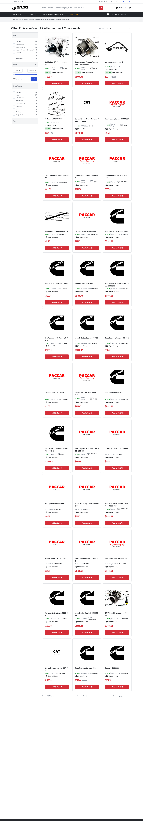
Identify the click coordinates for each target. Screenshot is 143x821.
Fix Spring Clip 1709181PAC (55, 392)
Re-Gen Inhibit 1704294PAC (55, 559)
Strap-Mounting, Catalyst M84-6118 (87, 505)
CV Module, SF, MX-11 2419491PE (56, 63)
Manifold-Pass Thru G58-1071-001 (116, 176)
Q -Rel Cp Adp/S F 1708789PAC (116, 449)
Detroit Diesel (115, 66)
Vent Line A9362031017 (114, 62)
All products (17, 14)
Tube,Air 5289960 (112, 668)
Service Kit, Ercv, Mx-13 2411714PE (86, 393)
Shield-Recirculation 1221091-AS (86, 560)
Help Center (104, 2)
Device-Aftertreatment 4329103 (56, 614)
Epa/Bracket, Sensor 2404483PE (117, 120)
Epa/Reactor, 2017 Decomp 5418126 (56, 339)
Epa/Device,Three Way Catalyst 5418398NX (56, 450)
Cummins (114, 234)
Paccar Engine (109, 564)
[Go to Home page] (20, 8)
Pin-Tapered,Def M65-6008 (55, 504)
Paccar (53, 182)
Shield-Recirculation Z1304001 (56, 231)
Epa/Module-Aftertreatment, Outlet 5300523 (117, 285)
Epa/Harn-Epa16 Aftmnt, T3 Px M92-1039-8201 (116, 505)
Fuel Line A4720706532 (54, 119)
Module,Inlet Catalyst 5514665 (116, 231)
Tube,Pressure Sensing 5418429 (117, 339)
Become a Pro (127, 2)
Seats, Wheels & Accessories (52, 14)
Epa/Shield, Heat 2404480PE (116, 559)
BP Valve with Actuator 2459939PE (117, 614)
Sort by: (101, 28)
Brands (32, 14)
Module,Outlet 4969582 (84, 284)
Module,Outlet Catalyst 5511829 (86, 339)
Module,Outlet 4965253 (114, 392)
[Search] (101, 8)
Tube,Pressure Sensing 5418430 (86, 669)
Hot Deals (75, 14)
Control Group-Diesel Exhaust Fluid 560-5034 (87, 120)
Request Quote (115, 2)
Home (13, 19)
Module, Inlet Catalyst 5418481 (56, 284)
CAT (82, 126)
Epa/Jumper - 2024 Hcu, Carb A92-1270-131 (87, 450)
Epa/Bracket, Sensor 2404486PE (87, 176)
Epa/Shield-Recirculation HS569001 (56, 176)
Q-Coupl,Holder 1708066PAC (86, 231)
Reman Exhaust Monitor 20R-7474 (56, 669)
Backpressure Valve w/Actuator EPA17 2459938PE (87, 63)
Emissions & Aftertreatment (25, 19)
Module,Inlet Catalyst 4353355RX (86, 614)
